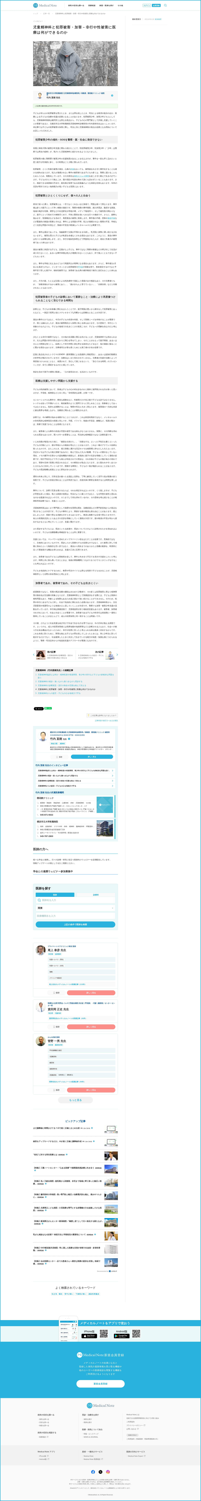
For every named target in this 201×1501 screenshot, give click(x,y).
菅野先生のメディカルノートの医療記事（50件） (67, 1082)
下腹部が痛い (81, 1294)
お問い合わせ (131, 1429)
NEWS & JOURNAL (91, 1437)
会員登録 (156, 5)
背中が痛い (69, 1294)
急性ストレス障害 (81, 176)
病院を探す (88, 1419)
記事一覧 (46, 13)
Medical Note (88, 1456)
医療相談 (92, 5)
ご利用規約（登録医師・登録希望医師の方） (142, 1439)
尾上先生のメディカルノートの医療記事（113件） (67, 984)
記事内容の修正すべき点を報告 (106, 721)
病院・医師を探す (106, 5)
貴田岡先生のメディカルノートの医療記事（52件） (68, 1018)
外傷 (72, 169)
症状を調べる (44, 1422)
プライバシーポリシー (134, 1425)
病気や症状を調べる (76, 5)
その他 (120, 5)
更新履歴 (158, 19)
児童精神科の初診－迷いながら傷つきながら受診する (58, 681)
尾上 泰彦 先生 (57, 950)
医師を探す (88, 1422)
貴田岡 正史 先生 (58, 1009)
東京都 (50, 954)
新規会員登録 (101, 1384)
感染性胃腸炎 (94, 1294)
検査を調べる (44, 1425)
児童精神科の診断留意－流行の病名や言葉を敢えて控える (60, 685)
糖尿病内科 (59, 1045)
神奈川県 (54, 744)
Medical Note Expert (135, 1456)
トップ (35, 13)
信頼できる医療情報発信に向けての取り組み (142, 1418)
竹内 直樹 (58, 738)
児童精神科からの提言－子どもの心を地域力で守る (58, 693)
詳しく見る (91, 993)
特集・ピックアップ (91, 1434)
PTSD (80, 267)
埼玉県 (50, 1013)
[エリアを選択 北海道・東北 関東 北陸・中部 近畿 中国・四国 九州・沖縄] (75, 908)
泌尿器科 (58, 954)
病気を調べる (44, 1419)
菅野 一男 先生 (57, 1041)
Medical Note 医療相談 (92, 1459)
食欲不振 (111, 218)
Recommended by (103, 1271)
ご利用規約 (130, 1422)
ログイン (147, 5)
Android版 (43, 1459)
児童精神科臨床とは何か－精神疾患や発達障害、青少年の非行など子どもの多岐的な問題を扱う (74, 676)
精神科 (62, 744)
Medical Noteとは (132, 1414)
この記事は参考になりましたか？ (103, 715)
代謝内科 (58, 1013)
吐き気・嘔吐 (57, 1294)
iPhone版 (42, 1456)
